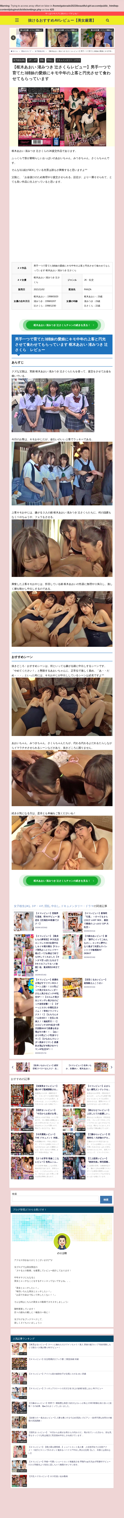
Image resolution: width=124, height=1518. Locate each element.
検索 (14, 1194)
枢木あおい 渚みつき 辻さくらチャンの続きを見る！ (62, 325)
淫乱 (42, 60)
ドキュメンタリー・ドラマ (68, 60)
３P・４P (32, 60)
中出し (50, 60)
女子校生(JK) (19, 60)
